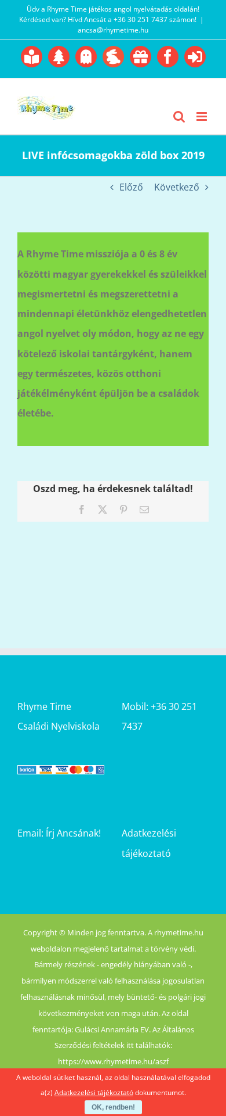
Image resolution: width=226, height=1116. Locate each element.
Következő (176, 187)
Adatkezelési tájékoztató (93, 1092)
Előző (131, 187)
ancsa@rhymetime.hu (113, 30)
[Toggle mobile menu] (202, 116)
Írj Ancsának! (73, 833)
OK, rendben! (113, 1107)
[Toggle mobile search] (179, 116)
